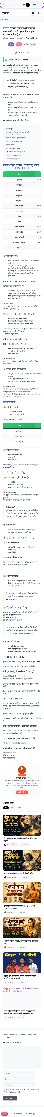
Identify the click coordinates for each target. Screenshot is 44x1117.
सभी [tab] (6, 808)
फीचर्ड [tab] (19, 808)
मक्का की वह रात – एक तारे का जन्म (15, 138)
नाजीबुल (5, 13)
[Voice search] (28, 5)
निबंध (1, 19)
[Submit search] (24, 4)
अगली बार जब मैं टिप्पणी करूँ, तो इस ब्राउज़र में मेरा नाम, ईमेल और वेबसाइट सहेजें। (22, 1091)
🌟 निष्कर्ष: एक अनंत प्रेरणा (13, 155)
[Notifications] (33, 13)
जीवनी (6, 19)
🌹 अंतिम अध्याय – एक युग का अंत (15, 152)
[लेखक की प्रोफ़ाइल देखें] (22, 770)
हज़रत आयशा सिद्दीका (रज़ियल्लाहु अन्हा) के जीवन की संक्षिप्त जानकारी (17, 133)
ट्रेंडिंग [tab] (12, 808)
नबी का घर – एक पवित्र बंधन (14, 141)
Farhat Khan (20, 777)
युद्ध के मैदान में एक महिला (13, 148)
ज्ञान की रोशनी (10, 145)
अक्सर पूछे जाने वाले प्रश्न (13, 159)
